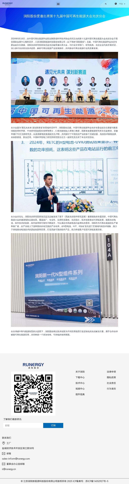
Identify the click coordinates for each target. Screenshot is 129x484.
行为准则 (111, 388)
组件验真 (80, 394)
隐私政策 (111, 377)
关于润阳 (80, 371)
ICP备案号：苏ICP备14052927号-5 (90, 481)
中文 (121, 4)
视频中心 (80, 388)
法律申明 (111, 371)
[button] (58, 4)
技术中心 (80, 383)
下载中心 (80, 377)
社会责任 (111, 383)
